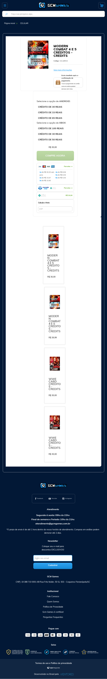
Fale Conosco (53, 597)
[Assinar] (52, 566)
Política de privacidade (61, 663)
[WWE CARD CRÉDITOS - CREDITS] (55, 375)
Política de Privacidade (53, 607)
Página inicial (9, 23)
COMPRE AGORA (55, 156)
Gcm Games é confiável (53, 612)
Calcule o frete (44, 203)
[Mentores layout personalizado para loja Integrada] (66, 674)
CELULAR (24, 23)
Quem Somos (53, 602)
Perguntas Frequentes (53, 617)
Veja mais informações (63, 70)
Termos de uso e (43, 663)
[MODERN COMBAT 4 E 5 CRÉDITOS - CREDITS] (54, 255)
